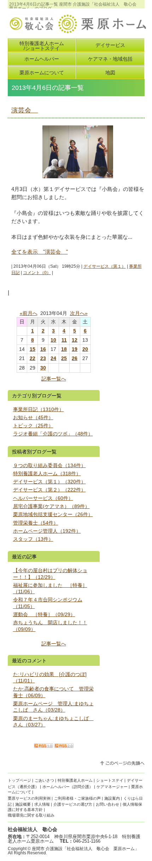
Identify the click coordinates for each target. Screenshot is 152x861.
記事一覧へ (53, 379)
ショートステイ (109, 780)
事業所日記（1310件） (38, 409)
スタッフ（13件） (33, 539)
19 (74, 349)
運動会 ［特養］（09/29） (44, 614)
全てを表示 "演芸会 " (39, 252)
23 (43, 358)
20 (85, 349)
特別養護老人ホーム (75, 780)
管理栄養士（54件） (35, 523)
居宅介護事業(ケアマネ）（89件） (51, 506)
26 (74, 358)
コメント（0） (37, 272)
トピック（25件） (33, 425)
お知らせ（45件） (33, 417)
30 (43, 368)
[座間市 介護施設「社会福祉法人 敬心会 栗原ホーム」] (77, 31)
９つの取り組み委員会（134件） (49, 465)
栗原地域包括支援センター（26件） (53, 514)
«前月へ (28, 313)
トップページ (19, 780)
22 (32, 358)
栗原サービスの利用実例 (29, 798)
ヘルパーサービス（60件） (43, 498)
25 (64, 358)
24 (53, 358)
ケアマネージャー (112, 787)
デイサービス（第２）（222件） (49, 490)
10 (53, 340)
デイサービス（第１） (104, 266)
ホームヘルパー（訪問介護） (67, 787)
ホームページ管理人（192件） (47, 531)
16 (43, 349)
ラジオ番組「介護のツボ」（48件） (53, 433)
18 (64, 349)
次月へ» (79, 313)
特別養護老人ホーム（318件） (47, 473)
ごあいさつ (44, 780)
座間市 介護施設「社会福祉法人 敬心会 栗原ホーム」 (85, 848)
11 (64, 340)
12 (74, 340)
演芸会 (24, 110)
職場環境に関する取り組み (31, 815)
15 (32, 349)
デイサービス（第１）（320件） (49, 481)
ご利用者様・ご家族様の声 (77, 798)
